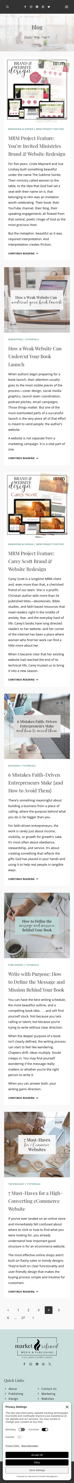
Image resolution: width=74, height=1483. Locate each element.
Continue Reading (23, 253)
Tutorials (32, 339)
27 (23, 1318)
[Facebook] (25, 7)
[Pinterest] (43, 7)
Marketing (15, 339)
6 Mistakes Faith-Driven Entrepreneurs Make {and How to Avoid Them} (35, 782)
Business (14, 765)
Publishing (15, 964)
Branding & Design (21, 129)
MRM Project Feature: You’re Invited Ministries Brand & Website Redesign (36, 146)
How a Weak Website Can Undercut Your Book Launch (35, 356)
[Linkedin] (37, 7)
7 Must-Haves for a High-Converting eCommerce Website (35, 1201)
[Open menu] (66, 7)
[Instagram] (31, 7)
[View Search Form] (7, 7)
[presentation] (37, 89)
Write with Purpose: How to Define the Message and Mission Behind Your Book (36, 982)
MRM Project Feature (50, 129)
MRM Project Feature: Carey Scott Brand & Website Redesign (31, 561)
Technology (16, 1184)
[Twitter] (49, 7)
